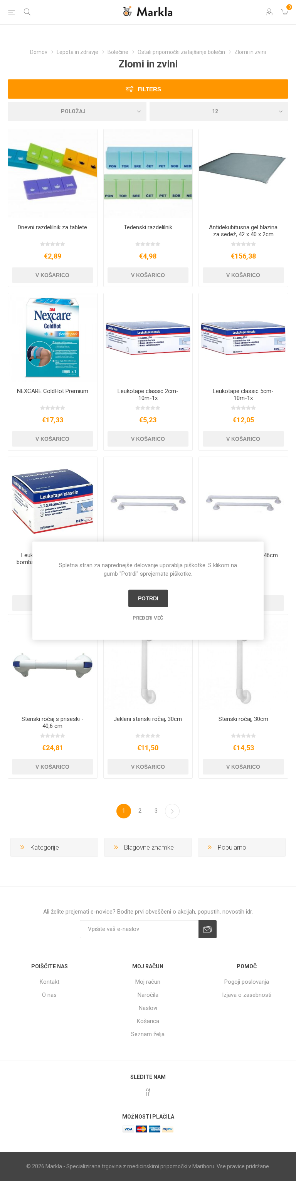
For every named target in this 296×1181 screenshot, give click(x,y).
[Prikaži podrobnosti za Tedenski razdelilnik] (148, 173)
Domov (38, 52)
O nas (49, 994)
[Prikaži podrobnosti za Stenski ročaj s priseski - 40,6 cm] (52, 665)
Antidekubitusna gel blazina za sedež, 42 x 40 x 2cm (243, 231)
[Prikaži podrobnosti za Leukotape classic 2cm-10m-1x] (148, 337)
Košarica (148, 1021)
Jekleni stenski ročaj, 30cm (148, 719)
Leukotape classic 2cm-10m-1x (148, 395)
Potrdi (148, 598)
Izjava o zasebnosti (246, 994)
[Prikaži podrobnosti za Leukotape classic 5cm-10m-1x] (243, 337)
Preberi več (148, 617)
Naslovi (148, 1008)
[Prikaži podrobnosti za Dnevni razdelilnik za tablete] (52, 173)
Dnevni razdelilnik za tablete (52, 227)
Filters (149, 89)
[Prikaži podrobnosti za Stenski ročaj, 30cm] (243, 665)
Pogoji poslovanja (246, 981)
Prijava (207, 929)
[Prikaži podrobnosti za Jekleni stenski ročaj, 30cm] (148, 665)
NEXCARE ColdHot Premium (52, 391)
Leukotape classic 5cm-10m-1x (243, 395)
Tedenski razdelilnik (148, 227)
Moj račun (147, 981)
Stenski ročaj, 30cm (243, 719)
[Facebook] (148, 1092)
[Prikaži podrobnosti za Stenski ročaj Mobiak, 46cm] (243, 501)
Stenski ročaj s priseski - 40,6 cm (53, 722)
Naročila (148, 994)
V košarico (52, 275)
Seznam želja (148, 1034)
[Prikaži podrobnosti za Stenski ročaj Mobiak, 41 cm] (148, 501)
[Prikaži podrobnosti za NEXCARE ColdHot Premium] (52, 337)
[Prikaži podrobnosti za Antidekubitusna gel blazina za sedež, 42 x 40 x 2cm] (243, 173)
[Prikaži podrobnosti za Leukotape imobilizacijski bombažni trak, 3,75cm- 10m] (52, 501)
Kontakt (49, 981)
